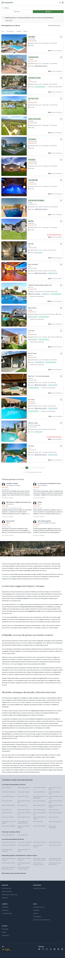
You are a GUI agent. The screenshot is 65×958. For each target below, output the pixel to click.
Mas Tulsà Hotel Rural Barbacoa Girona (12, 508)
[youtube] (54, 950)
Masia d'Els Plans (6, 527)
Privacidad (36, 910)
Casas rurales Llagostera (8, 805)
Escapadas (5, 907)
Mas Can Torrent (37, 508)
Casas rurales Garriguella (55, 812)
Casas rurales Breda (54, 809)
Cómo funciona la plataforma (41, 920)
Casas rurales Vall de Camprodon (7, 850)
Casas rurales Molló (7, 801)
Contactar (5, 898)
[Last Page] (43, 468)
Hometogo (5, 929)
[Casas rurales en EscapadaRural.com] (7, 3)
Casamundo (5, 935)
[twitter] (47, 950)
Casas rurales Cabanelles (39, 826)
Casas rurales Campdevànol (52, 826)
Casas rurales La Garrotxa (40, 842)
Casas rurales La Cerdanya (24, 842)
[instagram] (43, 950)
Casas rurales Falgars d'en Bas (40, 813)
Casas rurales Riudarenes (8, 796)
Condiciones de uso (39, 907)
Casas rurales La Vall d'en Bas (24, 801)
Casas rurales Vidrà (38, 821)
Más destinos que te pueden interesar (14, 873)
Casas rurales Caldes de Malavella (24, 826)
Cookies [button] (35, 913)
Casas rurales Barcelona (8, 835)
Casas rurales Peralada (39, 809)
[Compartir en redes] (60, 2)
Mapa (49, 11)
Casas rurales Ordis (23, 805)
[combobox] (32, 8)
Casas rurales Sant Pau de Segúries (9, 822)
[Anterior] (4, 44)
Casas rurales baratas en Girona (24, 863)
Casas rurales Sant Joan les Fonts (56, 797)
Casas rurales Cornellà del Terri (24, 813)
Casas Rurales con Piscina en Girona (24, 859)
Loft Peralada (5, 489)
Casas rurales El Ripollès (24, 845)
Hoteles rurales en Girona (8, 863)
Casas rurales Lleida (23, 835)
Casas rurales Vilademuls (24, 809)
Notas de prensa (7, 891)
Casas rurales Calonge (23, 792)
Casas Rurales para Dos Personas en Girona (24, 868)
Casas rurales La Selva (54, 845)
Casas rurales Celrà (7, 812)
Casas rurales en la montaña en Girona (38, 863)
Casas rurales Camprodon (9, 792)
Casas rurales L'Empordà (55, 842)
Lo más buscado (6, 913)
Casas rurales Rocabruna (55, 821)
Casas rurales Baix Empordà (37, 845)
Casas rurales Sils (6, 809)
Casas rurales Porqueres (39, 805)
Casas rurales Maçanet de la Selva (40, 817)
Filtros (18, 11)
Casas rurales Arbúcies (39, 792)
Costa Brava (5, 576)
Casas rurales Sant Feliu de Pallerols (56, 806)
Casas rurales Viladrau (23, 796)
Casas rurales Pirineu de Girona (24, 850)
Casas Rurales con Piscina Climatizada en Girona (8, 868)
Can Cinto (35, 489)
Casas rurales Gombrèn (8, 817)
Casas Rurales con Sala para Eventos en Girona (39, 859)
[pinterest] (58, 950)
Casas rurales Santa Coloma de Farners (23, 822)
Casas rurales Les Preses (24, 817)
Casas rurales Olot (6, 787)
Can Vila (35, 527)
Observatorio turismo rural (9, 894)
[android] (6, 949)
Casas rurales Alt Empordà (9, 845)
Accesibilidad (37, 916)
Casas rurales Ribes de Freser (54, 792)
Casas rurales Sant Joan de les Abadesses (40, 797)
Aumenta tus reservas (39, 888)
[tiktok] (51, 950)
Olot (3, 617)
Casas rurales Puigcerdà (39, 801)
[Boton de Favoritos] (61, 37)
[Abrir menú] (63, 2)
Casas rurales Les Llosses (39, 787)
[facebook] (39, 950)
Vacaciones (5, 910)
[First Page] (21, 468)
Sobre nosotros (6, 888)
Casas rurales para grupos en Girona (9, 859)
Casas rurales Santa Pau (24, 787)
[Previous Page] (24, 468)
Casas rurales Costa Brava (9, 842)
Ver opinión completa (7, 498)
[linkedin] (62, 950)
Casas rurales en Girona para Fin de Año (55, 863)
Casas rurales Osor (54, 817)
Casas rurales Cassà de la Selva (55, 801)
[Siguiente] (24, 44)
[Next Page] (41, 468)
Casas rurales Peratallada (8, 826)
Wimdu (4, 932)
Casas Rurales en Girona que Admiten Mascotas (55, 859)
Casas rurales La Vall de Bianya (55, 788)
